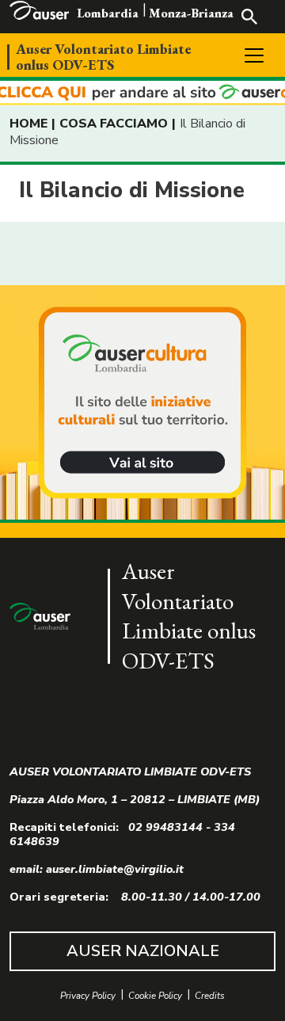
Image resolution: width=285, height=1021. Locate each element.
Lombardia (108, 13)
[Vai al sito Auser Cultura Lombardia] (142, 93)
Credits (210, 996)
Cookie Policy (155, 996)
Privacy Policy (88, 996)
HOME (29, 123)
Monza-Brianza (191, 13)
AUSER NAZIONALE (142, 951)
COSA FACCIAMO (113, 123)
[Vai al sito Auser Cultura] (142, 404)
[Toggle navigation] (254, 55)
